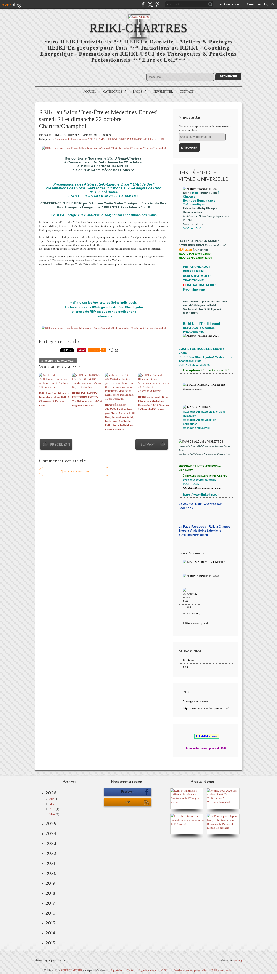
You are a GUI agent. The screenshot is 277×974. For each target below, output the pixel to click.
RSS (185, 667)
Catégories (111, 91)
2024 (50, 833)
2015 (50, 923)
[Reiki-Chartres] (138, 16)
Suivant (148, 444)
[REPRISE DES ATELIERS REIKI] (224, 802)
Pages (136, 91)
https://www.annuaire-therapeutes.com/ (206, 708)
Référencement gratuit (196, 623)
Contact (187, 91)
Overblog (237, 960)
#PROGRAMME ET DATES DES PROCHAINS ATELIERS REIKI (126, 139)
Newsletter (163, 91)
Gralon (190, 607)
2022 (50, 853)
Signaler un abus (148, 970)
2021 (50, 863)
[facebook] (143, 4)
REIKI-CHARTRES (71, 970)
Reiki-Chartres (138, 27)
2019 (50, 883)
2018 (50, 893)
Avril (52, 809)
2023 (50, 843)
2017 (50, 903)
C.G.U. (165, 970)
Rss (127, 802)
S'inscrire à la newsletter (57, 360)
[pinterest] (157, 4)
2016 (50, 913)
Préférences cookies (221, 970)
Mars (52, 814)
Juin (51, 799)
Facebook (188, 660)
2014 (50, 933)
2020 (51, 873)
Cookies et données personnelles (190, 970)
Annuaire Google (193, 613)
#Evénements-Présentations (70, 139)
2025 (50, 823)
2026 (50, 792)
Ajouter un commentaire (75, 471)
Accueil (89, 91)
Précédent (60, 444)
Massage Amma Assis (195, 701)
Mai (51, 804)
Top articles (116, 970)
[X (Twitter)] (150, 4)
